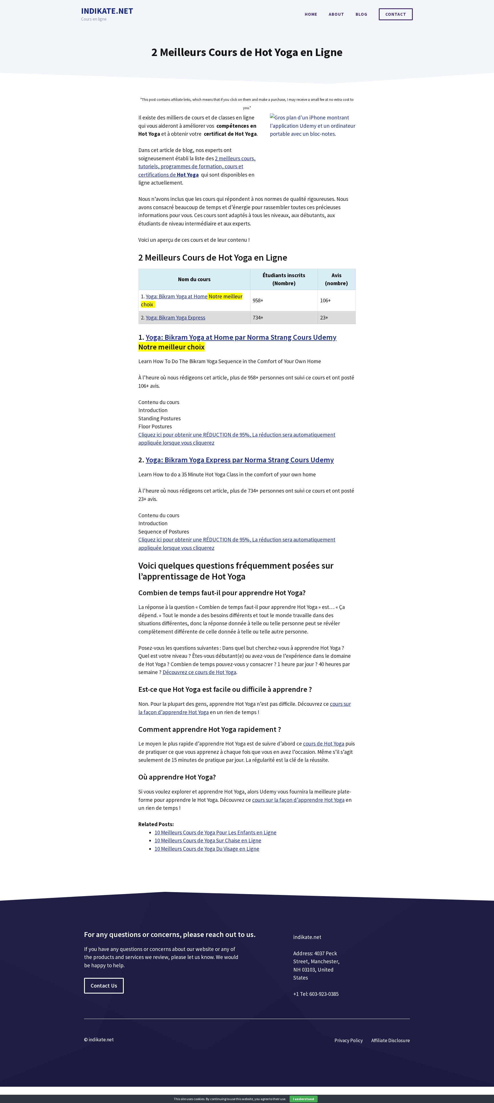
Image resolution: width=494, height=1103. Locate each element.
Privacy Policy (348, 1040)
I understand (303, 1099)
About (336, 14)
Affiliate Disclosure (390, 1040)
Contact (395, 14)
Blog (361, 14)
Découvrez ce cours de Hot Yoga (199, 672)
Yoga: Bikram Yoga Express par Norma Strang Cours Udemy (240, 459)
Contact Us (104, 985)
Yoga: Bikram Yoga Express (175, 317)
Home (311, 14)
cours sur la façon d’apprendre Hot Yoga (298, 799)
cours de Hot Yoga (323, 743)
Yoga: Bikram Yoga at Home (177, 296)
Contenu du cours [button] (158, 402)
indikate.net (107, 10)
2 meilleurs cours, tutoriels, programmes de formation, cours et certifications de (197, 166)
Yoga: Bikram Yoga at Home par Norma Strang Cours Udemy (241, 337)
